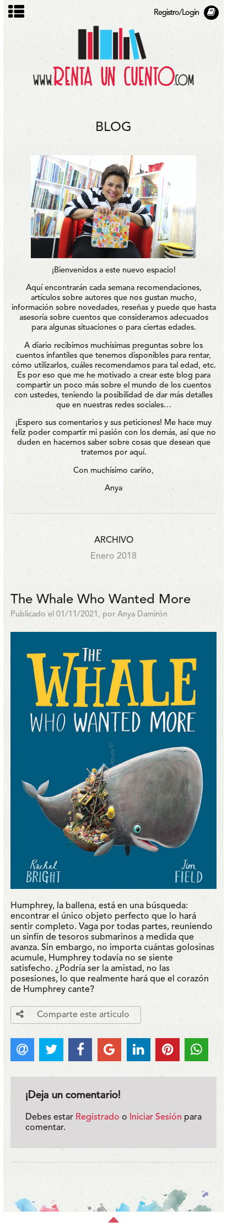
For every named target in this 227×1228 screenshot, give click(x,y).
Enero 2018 (113, 556)
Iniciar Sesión (155, 1117)
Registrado (97, 1117)
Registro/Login (176, 13)
